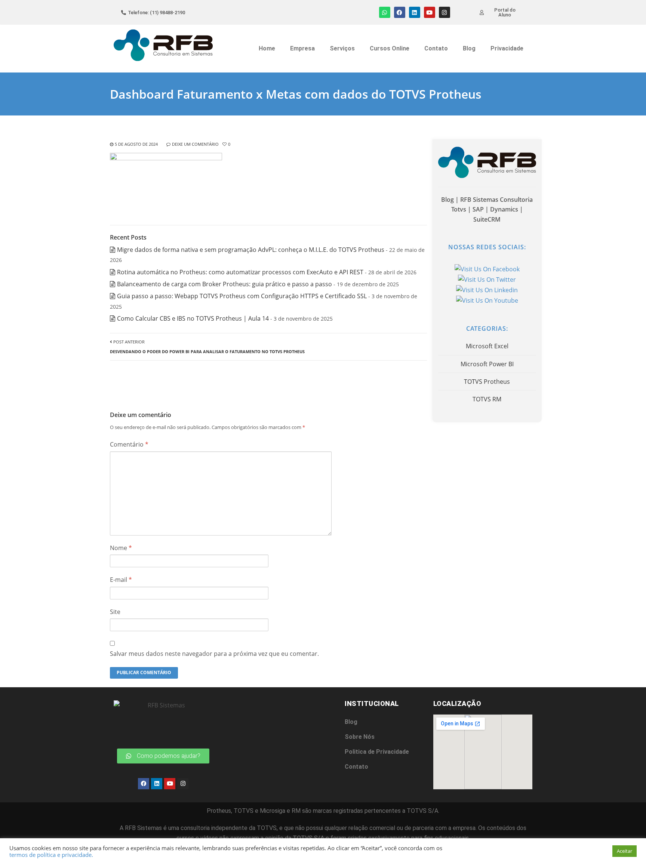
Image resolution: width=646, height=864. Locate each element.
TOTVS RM (487, 399)
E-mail (121, 580)
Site (115, 612)
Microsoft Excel (487, 346)
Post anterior (207, 346)
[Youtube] (429, 12)
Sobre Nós (360, 736)
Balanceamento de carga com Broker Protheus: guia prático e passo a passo (224, 284)
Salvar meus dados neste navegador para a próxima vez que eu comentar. (214, 653)
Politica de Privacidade (377, 751)
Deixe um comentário (195, 144)
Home (267, 48)
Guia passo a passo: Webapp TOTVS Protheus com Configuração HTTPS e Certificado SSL (242, 296)
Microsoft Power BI (487, 364)
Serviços (342, 48)
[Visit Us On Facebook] (487, 269)
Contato (436, 48)
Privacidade (506, 48)
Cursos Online (389, 48)
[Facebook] (399, 12)
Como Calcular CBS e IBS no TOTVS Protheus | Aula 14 (193, 318)
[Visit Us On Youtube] (487, 300)
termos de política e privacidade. (51, 854)
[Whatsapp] (384, 12)
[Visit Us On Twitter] (487, 279)
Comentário (129, 444)
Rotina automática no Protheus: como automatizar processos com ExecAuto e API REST (240, 272)
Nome (121, 548)
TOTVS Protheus (487, 381)
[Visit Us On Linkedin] (487, 290)
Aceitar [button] (624, 851)
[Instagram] (444, 12)
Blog (469, 48)
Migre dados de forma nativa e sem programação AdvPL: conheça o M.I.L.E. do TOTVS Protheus (250, 250)
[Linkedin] (414, 12)
